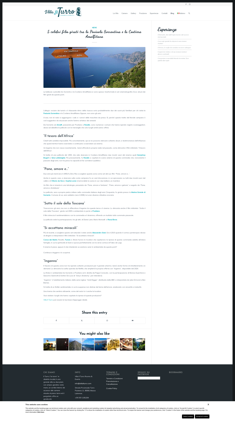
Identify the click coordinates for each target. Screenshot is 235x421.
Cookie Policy (111, 388)
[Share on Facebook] (56, 320)
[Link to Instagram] (190, 4)
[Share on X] (81, 320)
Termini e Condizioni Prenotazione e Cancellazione (114, 381)
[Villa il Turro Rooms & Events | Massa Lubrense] (63, 13)
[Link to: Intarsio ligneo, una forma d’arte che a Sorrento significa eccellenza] (126, 344)
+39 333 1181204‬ (51, 4)
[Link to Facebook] (186, 4)
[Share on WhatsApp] (107, 320)
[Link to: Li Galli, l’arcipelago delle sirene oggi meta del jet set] (100, 344)
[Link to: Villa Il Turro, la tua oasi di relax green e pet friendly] (49, 344)
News (94, 28)
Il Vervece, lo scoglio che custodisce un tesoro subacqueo (174, 47)
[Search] (189, 13)
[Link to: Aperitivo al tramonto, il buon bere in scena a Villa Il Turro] (62, 344)
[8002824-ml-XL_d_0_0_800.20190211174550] (94, 67)
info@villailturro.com (83, 383)
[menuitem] (115, 13)
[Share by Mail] (132, 320)
